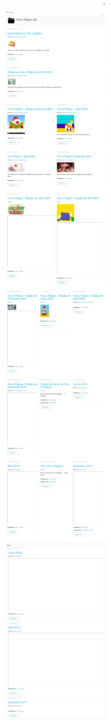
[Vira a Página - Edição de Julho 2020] (55, 311)
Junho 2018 (15, 552)
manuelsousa (83, 388)
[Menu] (104, 4)
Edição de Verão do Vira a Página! (54, 385)
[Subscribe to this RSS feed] (103, 14)
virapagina (53, 403)
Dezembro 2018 (82, 466)
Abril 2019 (13, 466)
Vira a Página (19, 54)
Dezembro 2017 (17, 702)
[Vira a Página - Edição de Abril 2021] (80, 212)
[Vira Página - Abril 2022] (30, 167)
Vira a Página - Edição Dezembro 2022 (30, 109)
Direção (9, 202)
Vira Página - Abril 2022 (21, 156)
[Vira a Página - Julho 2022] (80, 123)
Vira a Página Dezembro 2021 (74, 156)
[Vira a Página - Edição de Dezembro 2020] (22, 307)
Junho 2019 (80, 384)
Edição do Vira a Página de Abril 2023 (29, 72)
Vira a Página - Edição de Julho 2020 (55, 297)
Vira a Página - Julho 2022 (72, 109)
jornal (91, 530)
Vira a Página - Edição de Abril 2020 (88, 297)
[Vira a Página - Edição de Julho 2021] (30, 209)
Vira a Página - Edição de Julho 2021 (29, 198)
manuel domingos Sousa (20, 37)
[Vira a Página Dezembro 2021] (80, 167)
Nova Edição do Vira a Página (24, 33)
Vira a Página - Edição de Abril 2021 (78, 198)
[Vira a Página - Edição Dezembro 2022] (30, 124)
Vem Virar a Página (51, 466)
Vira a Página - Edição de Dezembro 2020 (22, 297)
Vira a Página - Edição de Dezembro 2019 (22, 385)
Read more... (13, 59)
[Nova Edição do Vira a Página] (55, 43)
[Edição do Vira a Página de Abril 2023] (55, 81)
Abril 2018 (14, 627)
